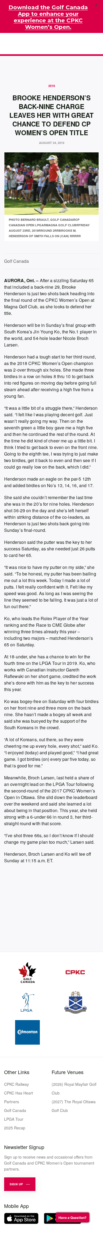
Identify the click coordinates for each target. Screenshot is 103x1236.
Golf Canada (15, 1110)
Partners (11, 1101)
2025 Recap (14, 1128)
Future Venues (67, 1071)
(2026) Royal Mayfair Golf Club (74, 1088)
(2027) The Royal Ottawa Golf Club (74, 1106)
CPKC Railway (16, 1084)
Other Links (16, 1071)
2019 (51, 86)
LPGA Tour (13, 1119)
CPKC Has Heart (18, 1093)
